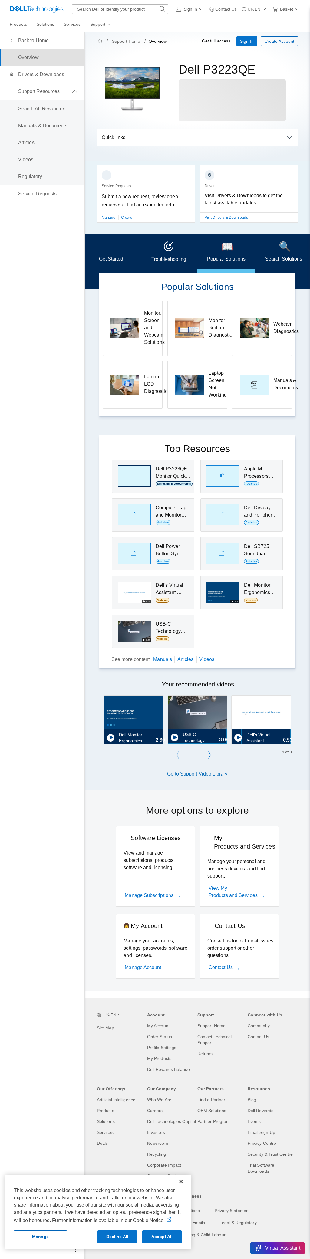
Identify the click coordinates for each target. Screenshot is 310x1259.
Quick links (113, 137)
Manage (109, 217)
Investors (156, 1132)
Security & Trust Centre (270, 1154)
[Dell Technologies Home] (36, 9)
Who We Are (159, 1099)
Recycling (156, 1154)
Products (105, 1110)
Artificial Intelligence (116, 1099)
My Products (159, 1058)
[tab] (111, 253)
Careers (155, 1110)
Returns (205, 1053)
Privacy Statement (232, 1210)
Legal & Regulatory (237, 1222)
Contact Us (221, 967)
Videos (206, 659)
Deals (102, 1143)
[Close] (181, 1181)
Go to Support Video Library (197, 773)
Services (105, 1132)
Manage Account (143, 967)
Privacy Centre (262, 1143)
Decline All (117, 1236)
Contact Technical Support (214, 1039)
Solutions (106, 1121)
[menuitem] (100, 25)
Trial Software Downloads (261, 1168)
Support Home (126, 41)
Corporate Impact (164, 1165)
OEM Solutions (211, 1110)
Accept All (162, 1236)
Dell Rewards (260, 1110)
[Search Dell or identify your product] (162, 9)
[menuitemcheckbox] (42, 91)
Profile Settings (161, 1047)
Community (259, 1025)
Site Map (105, 1027)
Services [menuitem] (72, 24)
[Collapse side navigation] (75, 1250)
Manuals (162, 659)
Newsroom (157, 1143)
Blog (252, 1099)
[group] (145, 197)
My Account (158, 1025)
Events (254, 1121)
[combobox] (120, 9)
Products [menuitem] (18, 24)
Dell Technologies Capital (171, 1121)
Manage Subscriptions (149, 895)
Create (126, 217)
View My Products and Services (233, 891)
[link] (223, 9)
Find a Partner (211, 1099)
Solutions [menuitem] (45, 24)
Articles (185, 659)
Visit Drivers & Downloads (226, 217)
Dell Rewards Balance (168, 1069)
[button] (190, 9)
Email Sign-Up (261, 1132)
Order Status (159, 1036)
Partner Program (213, 1121)
